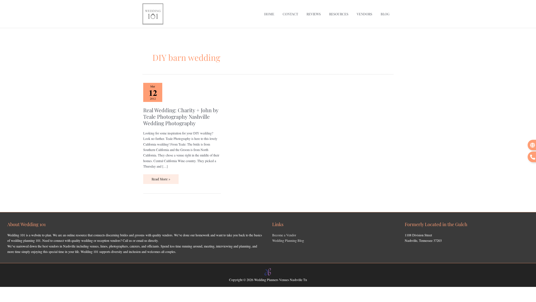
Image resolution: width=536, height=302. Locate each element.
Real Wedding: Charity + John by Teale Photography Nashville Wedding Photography (180, 116)
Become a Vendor (284, 235)
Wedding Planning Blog (288, 240)
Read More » (160, 177)
